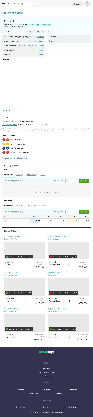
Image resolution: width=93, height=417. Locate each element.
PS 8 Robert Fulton (9, 125)
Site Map (59, 393)
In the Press (46, 369)
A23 (5, 220)
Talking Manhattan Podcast (46, 372)
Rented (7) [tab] (20, 205)
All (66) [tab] (43, 175)
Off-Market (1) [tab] (33, 205)
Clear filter (84, 181)
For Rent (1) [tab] (8, 205)
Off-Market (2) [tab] (32, 175)
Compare (40, 37)
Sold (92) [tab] (19, 175)
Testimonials (73, 390)
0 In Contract (39, 41)
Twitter (48, 407)
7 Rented (41, 54)
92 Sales (41, 50)
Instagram (22, 407)
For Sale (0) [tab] (8, 175)
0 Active (31, 41)
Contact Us (20, 390)
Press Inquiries (46, 390)
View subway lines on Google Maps (14, 158)
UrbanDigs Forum (46, 376)
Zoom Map (6, 110)
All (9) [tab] (44, 205)
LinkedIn (74, 407)
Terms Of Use (33, 393)
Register (77, 4)
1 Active (31, 46)
